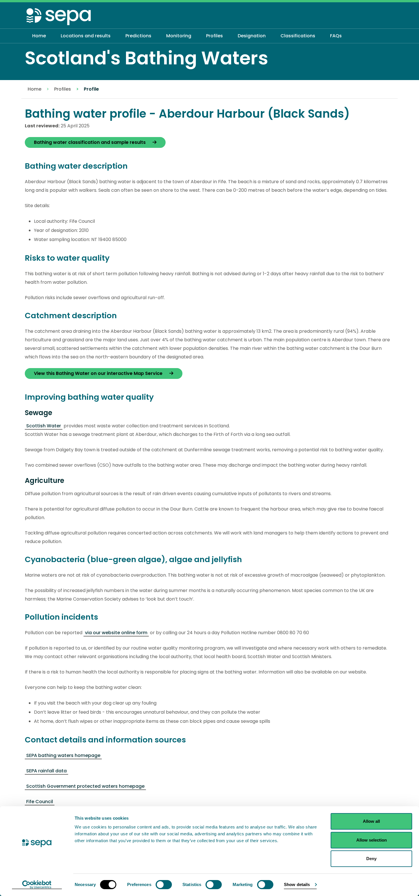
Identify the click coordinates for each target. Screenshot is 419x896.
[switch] (164, 884)
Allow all (371, 821)
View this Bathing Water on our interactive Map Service (99, 373)
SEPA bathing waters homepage (63, 755)
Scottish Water (43, 426)
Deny (371, 858)
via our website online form (116, 632)
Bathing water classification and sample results (90, 142)
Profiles (62, 89)
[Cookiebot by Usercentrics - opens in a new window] (37, 885)
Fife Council (39, 801)
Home (34, 89)
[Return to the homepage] (59, 16)
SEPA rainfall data (46, 771)
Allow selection (371, 840)
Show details (297, 884)
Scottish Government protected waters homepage (85, 786)
